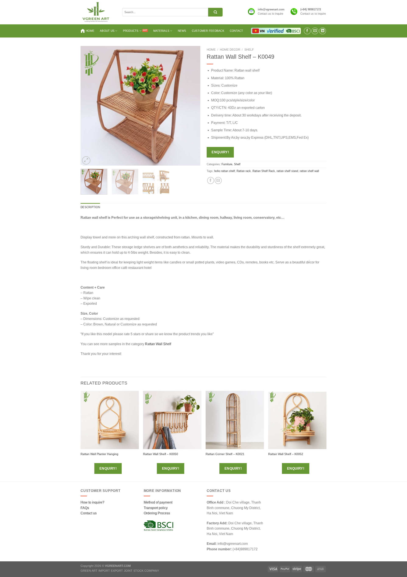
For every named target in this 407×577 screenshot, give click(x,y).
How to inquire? (92, 502)
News (182, 30)
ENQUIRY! (220, 152)
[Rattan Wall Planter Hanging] (110, 420)
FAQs (85, 508)
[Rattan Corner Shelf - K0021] (235, 420)
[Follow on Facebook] (307, 31)
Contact (236, 30)
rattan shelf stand (287, 171)
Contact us (89, 513)
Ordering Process (157, 513)
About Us (107, 30)
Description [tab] (90, 207)
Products (131, 30)
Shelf (249, 49)
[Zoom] (86, 160)
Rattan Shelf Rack (263, 171)
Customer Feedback (208, 30)
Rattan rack (244, 171)
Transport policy (156, 508)
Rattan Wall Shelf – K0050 (160, 454)
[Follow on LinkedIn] (322, 31)
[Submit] (215, 12)
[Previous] (88, 106)
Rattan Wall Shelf (158, 344)
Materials (161, 30)
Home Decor (230, 49)
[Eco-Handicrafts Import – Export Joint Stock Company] (98, 12)
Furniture (227, 164)
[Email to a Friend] (218, 180)
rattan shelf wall (309, 171)
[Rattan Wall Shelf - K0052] (297, 420)
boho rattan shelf (224, 171)
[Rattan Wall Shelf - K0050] (172, 420)
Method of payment (158, 502)
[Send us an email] (314, 31)
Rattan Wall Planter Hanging (99, 454)
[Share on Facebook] (210, 180)
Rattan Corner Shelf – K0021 (225, 454)
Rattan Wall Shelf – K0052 (285, 454)
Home (90, 30)
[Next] (193, 106)
